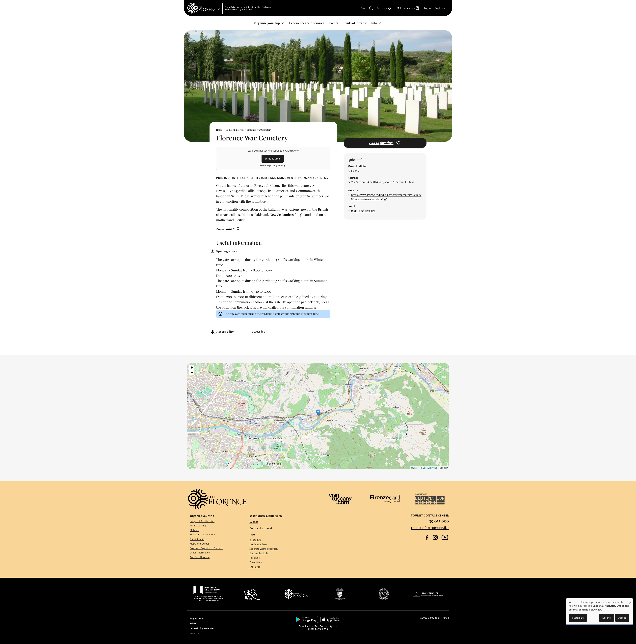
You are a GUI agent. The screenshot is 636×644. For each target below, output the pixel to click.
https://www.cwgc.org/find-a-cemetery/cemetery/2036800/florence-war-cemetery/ (386, 197)
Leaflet (416, 467)
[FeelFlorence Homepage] (205, 8)
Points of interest (234, 129)
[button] (318, 412)
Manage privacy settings (273, 165)
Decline (606, 617)
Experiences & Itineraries (265, 515)
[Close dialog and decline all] (630, 601)
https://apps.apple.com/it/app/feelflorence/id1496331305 (330, 619)
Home (219, 129)
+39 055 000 (438, 520)
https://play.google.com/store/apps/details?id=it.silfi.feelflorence (306, 619)
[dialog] (599, 611)
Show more (225, 228)
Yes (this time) (272, 158)
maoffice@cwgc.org (363, 211)
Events (253, 522)
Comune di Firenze (438, 617)
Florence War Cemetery (259, 129)
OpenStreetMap (430, 467)
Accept (622, 617)
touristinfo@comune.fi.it (430, 527)
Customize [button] (578, 617)
